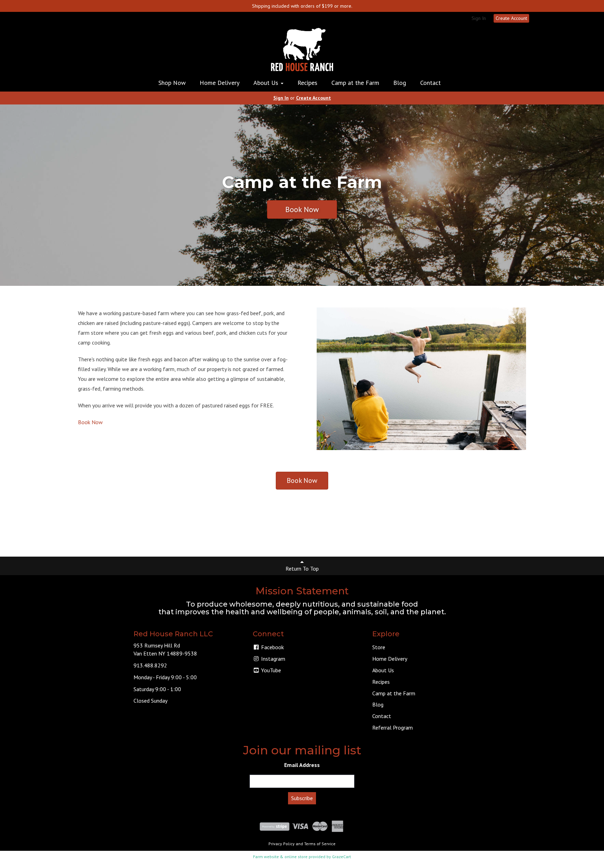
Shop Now (172, 83)
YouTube (270, 670)
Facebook (272, 647)
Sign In (479, 18)
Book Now (302, 209)
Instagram (272, 658)
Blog (399, 83)
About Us (266, 83)
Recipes (307, 83)
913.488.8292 (150, 665)
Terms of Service (320, 843)
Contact (430, 83)
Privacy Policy (281, 843)
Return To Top (302, 568)
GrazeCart (341, 856)
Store (378, 647)
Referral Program (392, 727)
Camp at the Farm (355, 83)
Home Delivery (219, 83)
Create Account (511, 18)
